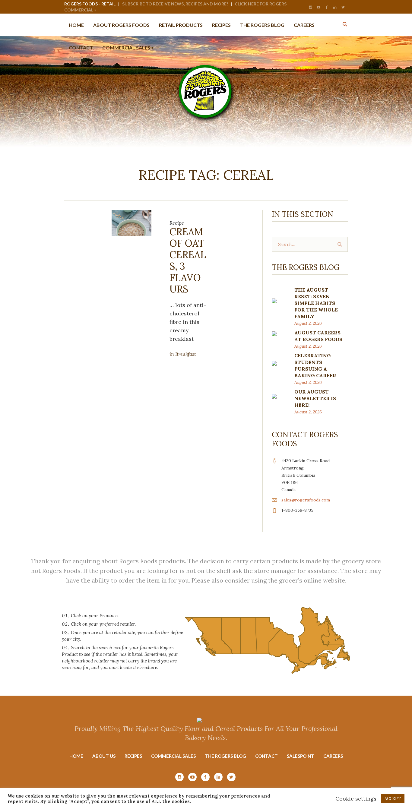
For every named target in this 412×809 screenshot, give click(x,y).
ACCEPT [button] (393, 798)
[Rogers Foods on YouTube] (318, 7)
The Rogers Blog (225, 756)
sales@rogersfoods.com (305, 500)
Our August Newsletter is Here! (315, 398)
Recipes (133, 756)
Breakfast (185, 354)
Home (76, 756)
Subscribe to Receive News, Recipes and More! (175, 3)
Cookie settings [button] (355, 798)
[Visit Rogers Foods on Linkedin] (334, 7)
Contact (266, 756)
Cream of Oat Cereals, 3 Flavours (188, 260)
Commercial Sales (173, 756)
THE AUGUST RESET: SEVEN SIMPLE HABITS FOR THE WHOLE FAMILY (316, 303)
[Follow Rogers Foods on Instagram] (310, 7)
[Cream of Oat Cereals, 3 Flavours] (131, 222)
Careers (333, 756)
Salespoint (300, 756)
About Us (104, 756)
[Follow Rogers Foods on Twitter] (343, 7)
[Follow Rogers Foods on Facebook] (326, 7)
